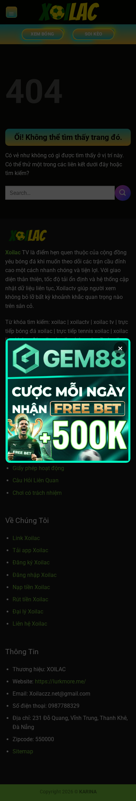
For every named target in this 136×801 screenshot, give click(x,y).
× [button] (120, 348)
